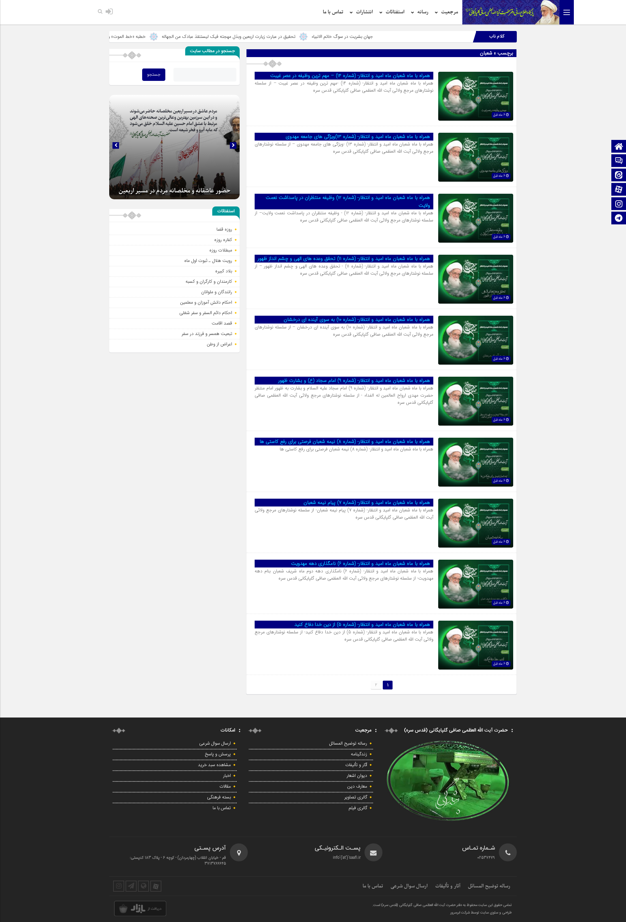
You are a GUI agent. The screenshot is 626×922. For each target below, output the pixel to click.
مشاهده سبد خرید (214, 765)
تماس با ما (333, 12)
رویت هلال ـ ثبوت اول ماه (208, 260)
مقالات (225, 787)
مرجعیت (449, 12)
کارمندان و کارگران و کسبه (209, 281)
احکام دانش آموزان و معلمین (206, 302)
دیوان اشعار (357, 776)
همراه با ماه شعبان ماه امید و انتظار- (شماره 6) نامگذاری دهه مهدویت (360, 563)
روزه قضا (224, 229)
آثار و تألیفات (356, 765)
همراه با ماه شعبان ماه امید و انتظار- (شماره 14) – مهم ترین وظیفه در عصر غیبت (350, 76)
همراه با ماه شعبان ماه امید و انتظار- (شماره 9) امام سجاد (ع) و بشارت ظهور (354, 381)
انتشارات (364, 12)
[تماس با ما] (618, 161)
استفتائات (395, 12)
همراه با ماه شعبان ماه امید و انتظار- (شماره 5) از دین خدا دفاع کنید (362, 624)
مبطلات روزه (220, 250)
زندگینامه (359, 754)
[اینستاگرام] (618, 204)
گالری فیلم (358, 808)
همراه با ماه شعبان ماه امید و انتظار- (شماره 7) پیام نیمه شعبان (367, 502)
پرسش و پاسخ (218, 754)
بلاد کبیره (223, 271)
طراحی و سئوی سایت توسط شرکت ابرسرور (481, 913)
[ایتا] (618, 175)
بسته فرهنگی (219, 797)
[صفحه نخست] (618, 147)
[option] (174, 147)
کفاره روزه (223, 239)
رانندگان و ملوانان (216, 291)
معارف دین (357, 787)
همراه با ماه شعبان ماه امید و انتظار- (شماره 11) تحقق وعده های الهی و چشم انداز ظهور (344, 259)
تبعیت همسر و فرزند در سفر (207, 333)
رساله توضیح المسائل (348, 744)
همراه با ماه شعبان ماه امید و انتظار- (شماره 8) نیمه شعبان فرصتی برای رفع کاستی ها (345, 442)
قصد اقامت (222, 323)
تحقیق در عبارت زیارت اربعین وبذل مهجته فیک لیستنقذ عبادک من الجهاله (283, 36)
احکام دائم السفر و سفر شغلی (205, 312)
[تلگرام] (618, 218)
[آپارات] (618, 190)
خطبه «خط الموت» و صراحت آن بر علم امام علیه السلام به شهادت (140, 36)
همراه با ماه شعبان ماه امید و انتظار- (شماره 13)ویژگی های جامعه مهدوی (358, 137)
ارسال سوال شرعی (215, 744)
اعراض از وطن (219, 344)
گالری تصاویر (355, 797)
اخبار (227, 776)
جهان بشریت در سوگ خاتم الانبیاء (396, 36)
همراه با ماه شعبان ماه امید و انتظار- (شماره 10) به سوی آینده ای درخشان (357, 320)
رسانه (422, 12)
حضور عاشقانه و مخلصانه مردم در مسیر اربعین (175, 191)
